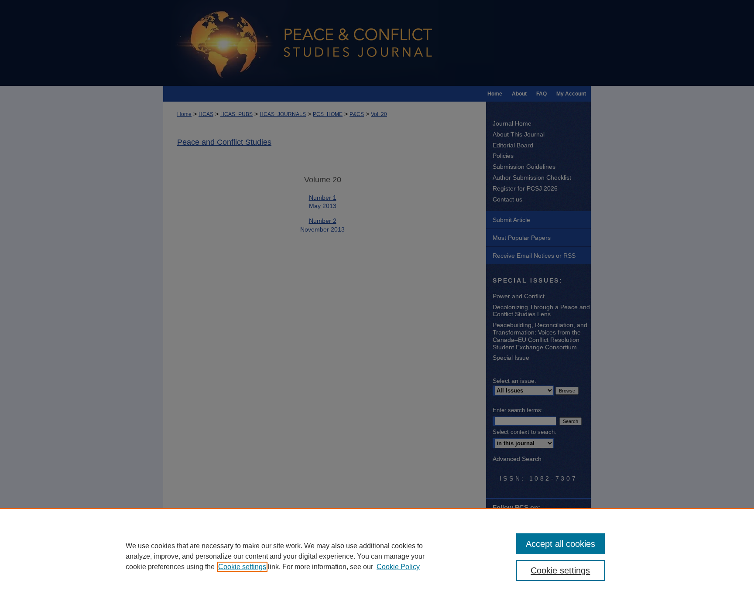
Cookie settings (242, 566)
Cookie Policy (398, 566)
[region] (377, 556)
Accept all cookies (560, 544)
